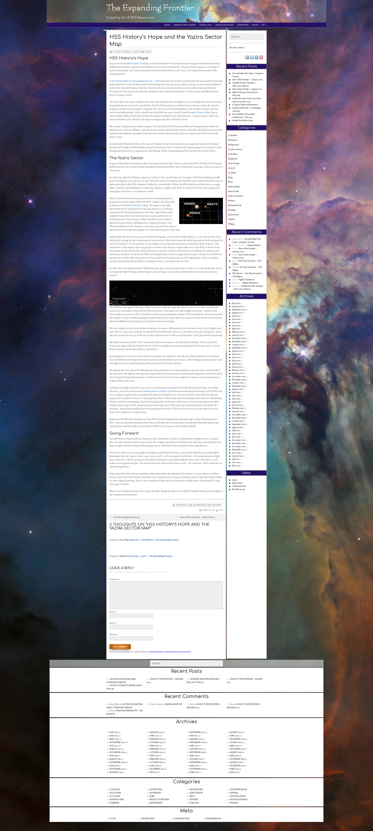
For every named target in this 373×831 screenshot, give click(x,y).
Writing (232, 224)
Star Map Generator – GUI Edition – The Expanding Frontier (149, 539)
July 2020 (236, 354)
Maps (148, 51)
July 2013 (235, 459)
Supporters (243, 25)
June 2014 (236, 452)
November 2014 (238, 449)
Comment (115, 579)
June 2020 (236, 357)
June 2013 (236, 462)
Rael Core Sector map (137, 205)
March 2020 (237, 367)
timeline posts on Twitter (154, 391)
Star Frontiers (199, 505)
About (255, 25)
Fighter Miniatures (247, 279)
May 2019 (236, 398)
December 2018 (238, 414)
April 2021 (236, 328)
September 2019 (239, 386)
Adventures (234, 140)
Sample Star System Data (242, 120)
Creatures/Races (236, 149)
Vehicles (232, 219)
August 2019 (237, 389)
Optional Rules (235, 186)
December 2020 (239, 338)
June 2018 (236, 433)
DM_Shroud (237, 273)
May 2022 (236, 322)
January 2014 (237, 456)
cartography (182, 505)
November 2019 (238, 379)
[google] (256, 57)
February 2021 (238, 332)
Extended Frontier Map (198, 112)
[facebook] (247, 57)
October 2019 (237, 382)
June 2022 (236, 319)
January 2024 (237, 306)
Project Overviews (236, 196)
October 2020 (238, 344)
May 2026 (236, 303)
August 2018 (237, 427)
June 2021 (236, 325)
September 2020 (239, 347)
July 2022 (236, 316)
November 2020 (239, 341)
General (232, 168)
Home (167, 25)
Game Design (235, 163)
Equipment (233, 158)
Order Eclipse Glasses (184, 25)
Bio (263, 25)
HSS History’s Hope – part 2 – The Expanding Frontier (145, 556)
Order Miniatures (224, 25)
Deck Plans (233, 154)
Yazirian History (123, 81)
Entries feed (237, 483)
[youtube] (261, 57)
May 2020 (236, 360)
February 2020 (238, 370)
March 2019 (237, 405)
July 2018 (236, 430)
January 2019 (237, 411)
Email (113, 623)
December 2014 (238, 446)
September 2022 (239, 309)
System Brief (234, 214)
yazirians (216, 505)
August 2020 (237, 351)
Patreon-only (234, 191)
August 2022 (237, 312)
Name (113, 611)
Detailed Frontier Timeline (136, 63)
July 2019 (236, 392)
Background (119, 51)
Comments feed (239, 486)
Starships (233, 210)
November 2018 (238, 417)
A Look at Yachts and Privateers (245, 104)
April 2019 (236, 402)
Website (113, 634)
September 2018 (239, 424)
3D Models (233, 135)
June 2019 (236, 395)
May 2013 (236, 465)
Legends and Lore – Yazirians (150, 81)
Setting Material (235, 205)
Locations (135, 51)
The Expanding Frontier (150, 8)
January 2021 (237, 335)
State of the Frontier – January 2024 (247, 79)
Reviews (232, 200)
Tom (221, 510)
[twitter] (252, 57)
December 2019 (238, 376)
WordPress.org (238, 489)
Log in (234, 479)
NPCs (231, 182)
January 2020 (237, 373)
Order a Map (205, 25)
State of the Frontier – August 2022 (247, 89)
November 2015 (238, 443)
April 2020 (236, 363)
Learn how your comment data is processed (169, 651)
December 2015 (238, 440)
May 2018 (236, 437)
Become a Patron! (237, 47)
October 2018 (237, 421)
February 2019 (238, 408)
